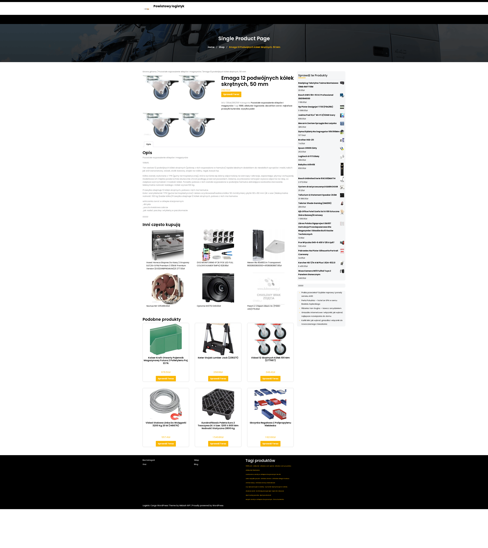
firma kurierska (278, 499)
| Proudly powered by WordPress (207, 505)
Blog (196, 464)
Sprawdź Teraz (231, 94)
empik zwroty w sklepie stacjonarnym (259, 499)
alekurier (256, 466)
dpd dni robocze (278, 491)
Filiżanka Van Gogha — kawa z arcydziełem (321, 308)
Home (211, 47)
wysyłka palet (248, 108)
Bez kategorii (149, 460)
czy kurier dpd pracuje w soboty (276, 487)
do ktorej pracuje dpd (263, 491)
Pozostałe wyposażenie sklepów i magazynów (179, 71)
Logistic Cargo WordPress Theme (159, 505)
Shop (222, 47)
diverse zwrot (250, 491)
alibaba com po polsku (283, 466)
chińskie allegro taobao (280, 478)
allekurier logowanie (254, 105)
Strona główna (149, 71)
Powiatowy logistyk (169, 6)
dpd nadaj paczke (252, 495)
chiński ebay (250, 483)
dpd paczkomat (265, 495)
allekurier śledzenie (253, 470)
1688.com (249, 466)
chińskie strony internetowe (265, 483)
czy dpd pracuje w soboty (255, 487)
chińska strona (266, 478)
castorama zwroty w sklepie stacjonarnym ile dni (263, 474)
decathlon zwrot (273, 105)
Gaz (144, 464)
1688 (241, 105)
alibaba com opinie (267, 466)
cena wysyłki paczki (253, 478)
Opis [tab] (148, 144)
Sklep (196, 460)
